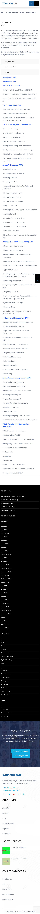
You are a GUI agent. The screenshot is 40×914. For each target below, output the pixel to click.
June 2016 (4, 621)
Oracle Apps (5, 670)
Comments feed (6, 713)
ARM (28, 378)
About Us (5, 808)
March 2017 (4, 600)
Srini (4, 25)
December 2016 (6, 610)
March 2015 (4, 628)
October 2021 (5, 533)
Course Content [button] (10, 67)
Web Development (7, 695)
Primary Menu (36, 3)
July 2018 (4, 558)
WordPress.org (5, 716)
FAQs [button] (7, 72)
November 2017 (6, 572)
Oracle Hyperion (6, 674)
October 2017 (5, 575)
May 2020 (4, 537)
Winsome (9, 3)
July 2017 (4, 586)
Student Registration (20, 751)
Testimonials (5, 688)
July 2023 (4, 530)
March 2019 (4, 551)
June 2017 (4, 589)
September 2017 (6, 579)
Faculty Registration (21, 756)
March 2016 (4, 624)
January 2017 (5, 607)
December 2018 (6, 554)
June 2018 (4, 561)
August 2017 (5, 582)
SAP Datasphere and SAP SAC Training (13, 496)
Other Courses (5, 677)
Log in (3, 706)
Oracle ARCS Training (7, 503)
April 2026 (4, 526)
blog (2, 642)
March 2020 (4, 544)
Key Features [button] (9, 62)
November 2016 (6, 614)
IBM (2, 663)
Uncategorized (6, 22)
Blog (4, 818)
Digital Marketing (6, 660)
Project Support (8, 823)
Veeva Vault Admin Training (9, 500)
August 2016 (5, 617)
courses (3, 649)
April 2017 (4, 596)
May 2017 (4, 593)
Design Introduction (7, 656)
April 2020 (4, 540)
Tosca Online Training (8, 510)
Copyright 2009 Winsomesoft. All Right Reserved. (20, 911)
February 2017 (5, 603)
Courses (5, 813)
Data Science (5, 653)
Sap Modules (5, 684)
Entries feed (4, 709)
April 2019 (4, 547)
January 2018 (5, 565)
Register (5, 829)
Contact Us (6, 834)
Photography (5, 681)
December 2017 (6, 568)
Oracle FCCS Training (7, 507)
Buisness (4, 646)
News (3, 667)
